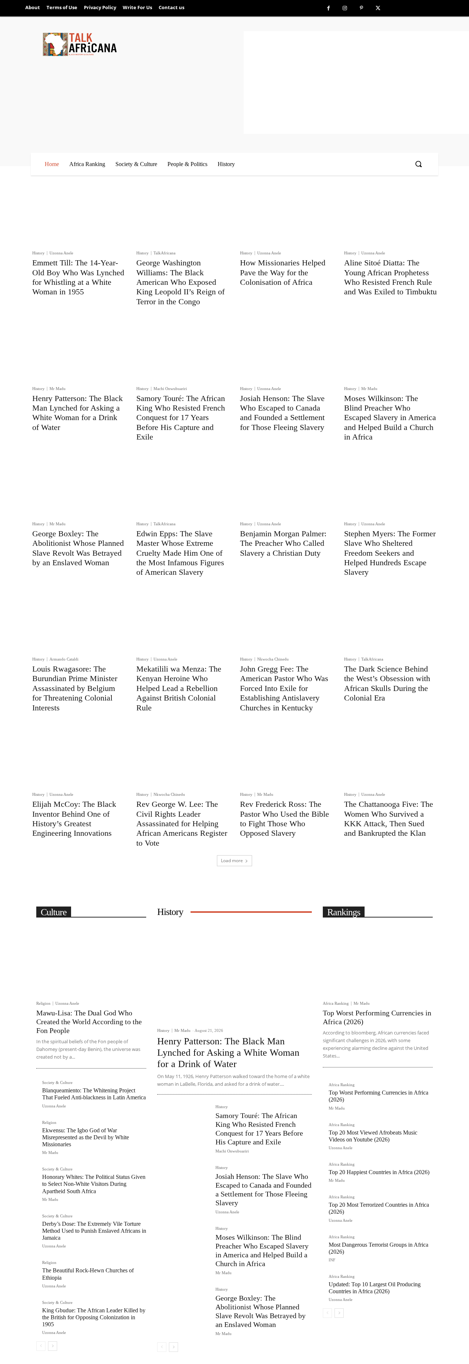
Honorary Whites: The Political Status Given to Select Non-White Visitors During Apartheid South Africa (93, 1184)
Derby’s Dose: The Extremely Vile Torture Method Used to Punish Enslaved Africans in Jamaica (94, 1231)
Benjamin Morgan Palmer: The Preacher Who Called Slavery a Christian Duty (283, 543)
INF (332, 1260)
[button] (418, 164)
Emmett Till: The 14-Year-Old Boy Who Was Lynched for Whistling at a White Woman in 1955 (78, 277)
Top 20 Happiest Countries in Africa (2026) (379, 1172)
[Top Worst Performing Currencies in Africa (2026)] (378, 959)
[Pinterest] (361, 8)
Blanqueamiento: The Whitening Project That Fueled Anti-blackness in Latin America (94, 1093)
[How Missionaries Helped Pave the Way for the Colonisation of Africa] (286, 215)
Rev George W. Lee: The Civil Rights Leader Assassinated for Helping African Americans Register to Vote (181, 823)
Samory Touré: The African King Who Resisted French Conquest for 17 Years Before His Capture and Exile (180, 418)
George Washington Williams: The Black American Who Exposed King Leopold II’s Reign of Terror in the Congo (180, 282)
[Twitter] (378, 8)
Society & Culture (57, 1083)
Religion (43, 1003)
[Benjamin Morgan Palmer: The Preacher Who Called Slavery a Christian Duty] (286, 485)
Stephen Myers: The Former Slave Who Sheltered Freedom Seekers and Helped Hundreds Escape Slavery (390, 553)
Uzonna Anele (61, 253)
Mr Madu (57, 388)
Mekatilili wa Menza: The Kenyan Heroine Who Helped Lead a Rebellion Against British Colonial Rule (178, 688)
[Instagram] (345, 8)
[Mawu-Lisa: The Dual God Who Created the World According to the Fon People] (91, 959)
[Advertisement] (356, 82)
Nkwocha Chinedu (273, 659)
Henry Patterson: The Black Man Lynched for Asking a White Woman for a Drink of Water (77, 413)
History (38, 253)
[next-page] (52, 1346)
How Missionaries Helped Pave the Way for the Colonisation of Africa (282, 272)
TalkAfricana (165, 253)
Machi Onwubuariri (170, 388)
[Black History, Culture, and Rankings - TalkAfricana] (142, 44)
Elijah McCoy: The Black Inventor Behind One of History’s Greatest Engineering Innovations (74, 818)
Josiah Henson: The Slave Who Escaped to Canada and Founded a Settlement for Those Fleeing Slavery (282, 413)
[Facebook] (328, 8)
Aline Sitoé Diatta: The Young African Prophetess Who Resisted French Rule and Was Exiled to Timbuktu (390, 277)
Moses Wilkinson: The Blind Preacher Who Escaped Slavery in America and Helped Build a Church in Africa (390, 418)
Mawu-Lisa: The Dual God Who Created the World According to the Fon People (89, 1021)
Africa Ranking (336, 1003)
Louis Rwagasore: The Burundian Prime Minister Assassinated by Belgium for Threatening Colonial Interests (74, 688)
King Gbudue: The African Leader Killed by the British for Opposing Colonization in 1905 (93, 1317)
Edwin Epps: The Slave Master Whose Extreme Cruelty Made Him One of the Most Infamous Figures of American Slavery (180, 553)
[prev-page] (40, 1346)
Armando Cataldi (63, 659)
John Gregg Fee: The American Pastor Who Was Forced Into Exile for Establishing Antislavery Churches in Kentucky (284, 688)
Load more (232, 860)
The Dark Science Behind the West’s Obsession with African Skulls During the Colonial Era (387, 683)
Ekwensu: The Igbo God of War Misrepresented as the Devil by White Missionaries (85, 1137)
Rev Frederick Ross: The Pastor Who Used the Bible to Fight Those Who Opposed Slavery (284, 818)
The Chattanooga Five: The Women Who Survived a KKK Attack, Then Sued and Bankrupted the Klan (388, 818)
